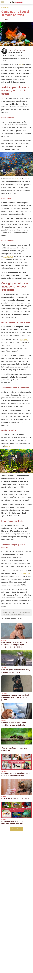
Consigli (4, 668)
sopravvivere (8, 256)
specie (7, 446)
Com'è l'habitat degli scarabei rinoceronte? (14, 749)
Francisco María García (15, 52)
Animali (3, 640)
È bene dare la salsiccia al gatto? (15, 798)
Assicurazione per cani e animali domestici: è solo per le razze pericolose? (15, 697)
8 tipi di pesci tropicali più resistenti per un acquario (12, 822)
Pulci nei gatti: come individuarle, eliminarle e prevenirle (15, 671)
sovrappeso (24, 340)
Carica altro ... (17, 829)
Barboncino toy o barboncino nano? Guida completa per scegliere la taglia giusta (14, 644)
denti (16, 179)
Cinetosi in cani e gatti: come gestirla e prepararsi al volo (13, 724)
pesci (21, 65)
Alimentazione (5, 7)
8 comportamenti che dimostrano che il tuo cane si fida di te (15, 774)
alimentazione (25, 573)
